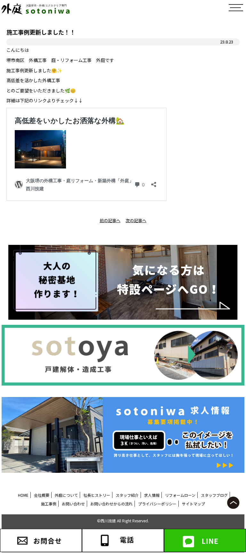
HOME (23, 495)
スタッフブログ (214, 495)
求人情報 (152, 495)
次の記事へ (136, 220)
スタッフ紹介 (127, 495)
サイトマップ (193, 503)
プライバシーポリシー (157, 503)
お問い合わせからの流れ (111, 503)
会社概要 (41, 495)
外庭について (66, 495)
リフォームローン (180, 495)
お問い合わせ (73, 503)
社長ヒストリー (96, 495)
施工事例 (48, 503)
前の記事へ (110, 220)
